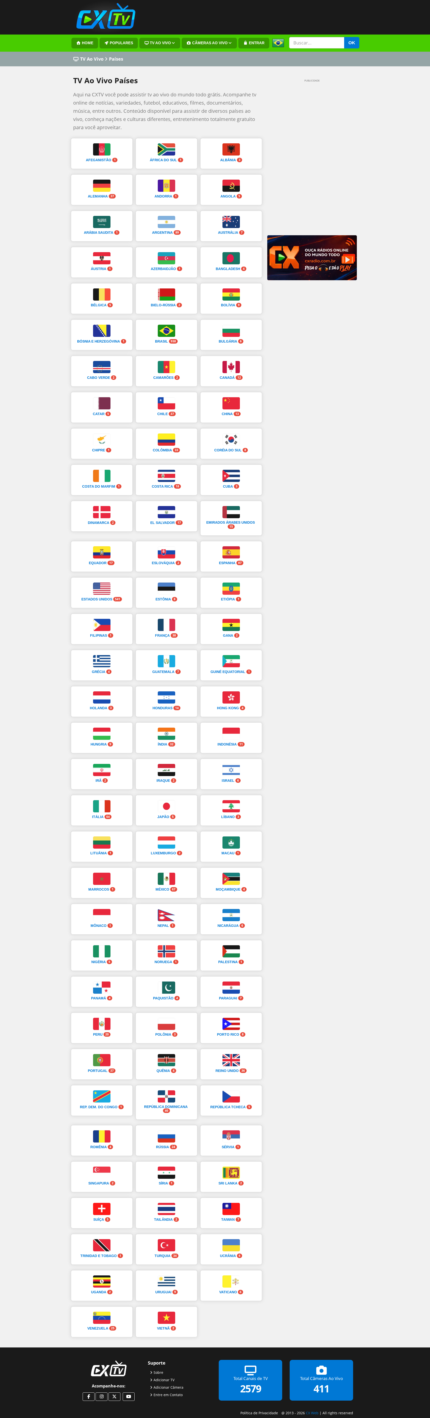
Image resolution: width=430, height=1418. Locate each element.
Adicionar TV (164, 1380)
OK (351, 42)
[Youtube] (129, 1396)
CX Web (312, 1413)
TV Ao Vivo (92, 59)
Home (87, 43)
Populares (121, 43)
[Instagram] (102, 1396)
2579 (250, 1388)
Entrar (256, 43)
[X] (114, 1396)
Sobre (158, 1372)
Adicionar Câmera (168, 1387)
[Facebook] (89, 1396)
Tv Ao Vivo (160, 43)
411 (321, 1388)
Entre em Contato (168, 1394)
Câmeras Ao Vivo (209, 43)
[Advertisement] (304, 159)
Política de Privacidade (259, 1413)
